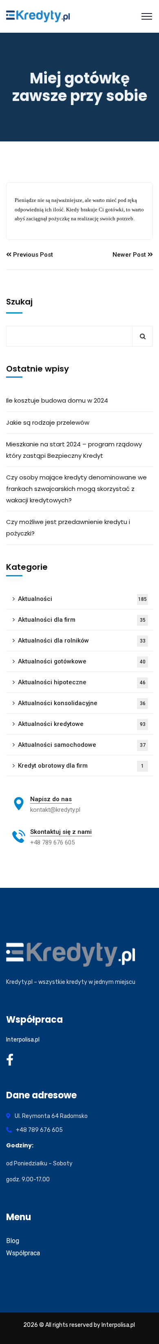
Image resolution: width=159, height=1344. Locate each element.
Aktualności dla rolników (82, 640)
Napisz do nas (51, 799)
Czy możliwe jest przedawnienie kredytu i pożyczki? (68, 527)
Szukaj (19, 301)
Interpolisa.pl (23, 1039)
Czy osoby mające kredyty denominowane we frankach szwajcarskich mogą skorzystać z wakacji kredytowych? (76, 488)
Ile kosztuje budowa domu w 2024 (57, 400)
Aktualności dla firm (82, 619)
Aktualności (82, 599)
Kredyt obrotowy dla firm (81, 765)
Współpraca (23, 1253)
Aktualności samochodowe (82, 744)
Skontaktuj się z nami (61, 832)
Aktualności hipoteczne (82, 682)
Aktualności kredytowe (82, 724)
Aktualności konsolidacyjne (82, 703)
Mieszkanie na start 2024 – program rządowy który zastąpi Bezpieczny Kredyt (74, 450)
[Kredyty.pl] (38, 16)
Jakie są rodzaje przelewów (47, 422)
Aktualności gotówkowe (82, 661)
